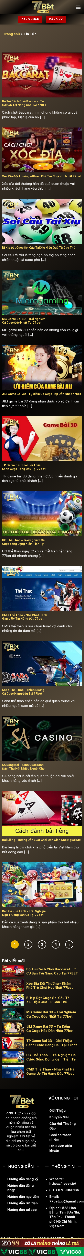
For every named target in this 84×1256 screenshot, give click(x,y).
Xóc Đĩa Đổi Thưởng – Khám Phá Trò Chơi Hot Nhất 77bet (49, 985)
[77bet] (42, 7)
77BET (11, 1113)
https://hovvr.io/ (62, 1183)
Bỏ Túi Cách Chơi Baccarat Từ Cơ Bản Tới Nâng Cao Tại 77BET (52, 971)
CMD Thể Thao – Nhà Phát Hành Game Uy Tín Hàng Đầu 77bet (52, 1071)
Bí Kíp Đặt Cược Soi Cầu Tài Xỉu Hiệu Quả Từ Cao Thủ (48, 1000)
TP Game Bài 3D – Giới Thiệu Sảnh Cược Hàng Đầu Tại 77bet (51, 1043)
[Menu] (78, 7)
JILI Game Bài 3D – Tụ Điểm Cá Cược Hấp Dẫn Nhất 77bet (50, 1028)
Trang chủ (11, 34)
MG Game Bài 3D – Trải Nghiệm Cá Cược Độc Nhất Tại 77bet (51, 1014)
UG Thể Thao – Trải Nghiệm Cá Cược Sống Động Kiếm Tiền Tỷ (51, 1057)
